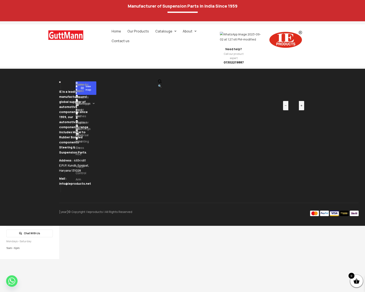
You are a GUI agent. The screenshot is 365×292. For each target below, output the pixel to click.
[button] (166, 31)
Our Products (138, 31)
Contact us (120, 41)
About (187, 31)
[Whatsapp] (12, 281)
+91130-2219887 (77, 111)
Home (116, 31)
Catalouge (163, 31)
